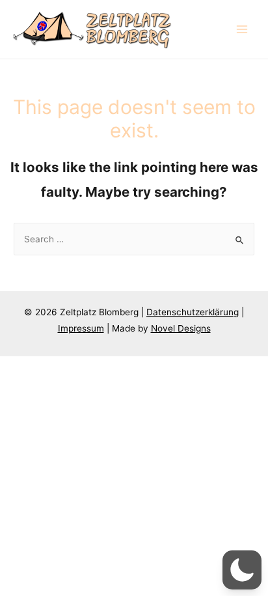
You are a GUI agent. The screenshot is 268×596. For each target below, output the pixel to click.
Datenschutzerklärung (192, 312)
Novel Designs (181, 328)
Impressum (81, 328)
